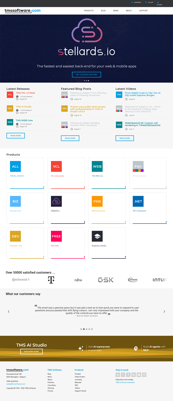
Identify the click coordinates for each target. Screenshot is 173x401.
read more (15, 136)
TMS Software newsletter (125, 382)
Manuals (78, 382)
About (129, 11)
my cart (150, 2)
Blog (103, 11)
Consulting (52, 385)
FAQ (76, 385)
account (159, 5)
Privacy (50, 391)
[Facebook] (128, 375)
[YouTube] (139, 375)
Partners (51, 382)
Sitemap (51, 388)
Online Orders (80, 377)
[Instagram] (144, 375)
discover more (31, 351)
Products (89, 11)
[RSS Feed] (118, 375)
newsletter (137, 2)
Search (161, 10)
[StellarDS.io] (56, 202)
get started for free (86, 75)
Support (143, 11)
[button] (84, 80)
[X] (123, 375)
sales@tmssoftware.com (15, 384)
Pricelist (78, 374)
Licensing (78, 380)
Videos (77, 388)
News (115, 11)
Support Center (80, 391)
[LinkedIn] (133, 375)
